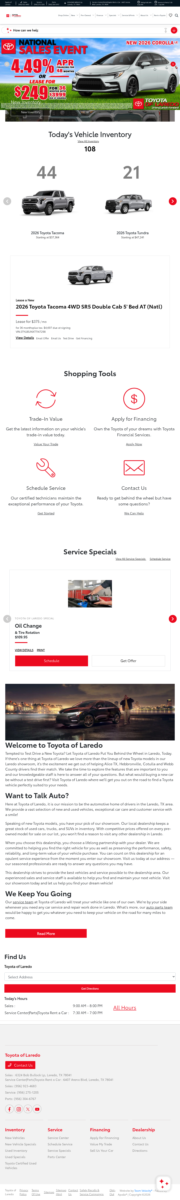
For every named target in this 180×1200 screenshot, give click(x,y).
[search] (176, 15)
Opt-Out (112, 1192)
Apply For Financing (104, 1137)
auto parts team (159, 906)
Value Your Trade (46, 444)
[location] (65, 3)
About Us (139, 1137)
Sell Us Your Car (101, 1150)
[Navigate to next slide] (176, 74)
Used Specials (15, 1157)
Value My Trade (101, 1144)
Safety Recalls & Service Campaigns (92, 1192)
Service (55, 1129)
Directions (140, 1150)
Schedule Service (160, 558)
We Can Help (134, 513)
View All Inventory (88, 141)
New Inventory (30, 112)
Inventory (15, 1129)
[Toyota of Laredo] (17, 14)
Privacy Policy (24, 1192)
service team (23, 901)
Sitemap (49, 1192)
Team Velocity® (143, 1190)
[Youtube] (37, 1109)
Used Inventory (16, 1150)
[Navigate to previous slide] (3, 74)
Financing (100, 1129)
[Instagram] (18, 1109)
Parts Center (57, 1157)
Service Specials (59, 1150)
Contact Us (23, 1064)
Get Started (46, 513)
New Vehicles (15, 1137)
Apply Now (134, 444)
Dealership (143, 1129)
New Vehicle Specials (20, 1144)
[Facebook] (9, 1109)
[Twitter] (27, 1109)
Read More (46, 933)
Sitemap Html (61, 1192)
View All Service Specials (131, 558)
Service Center (58, 1137)
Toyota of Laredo (10, 1192)
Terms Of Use (36, 1192)
